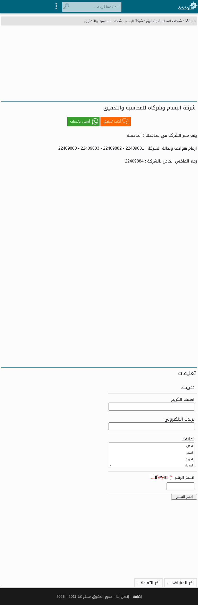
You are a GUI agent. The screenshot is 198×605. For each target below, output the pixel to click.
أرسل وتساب (80, 121)
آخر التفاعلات (148, 583)
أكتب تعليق (112, 121)
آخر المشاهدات (180, 583)
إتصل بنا (122, 596)
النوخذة (190, 21)
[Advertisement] (99, 63)
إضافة (137, 596)
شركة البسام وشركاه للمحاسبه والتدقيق (113, 21)
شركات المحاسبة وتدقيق (164, 21)
